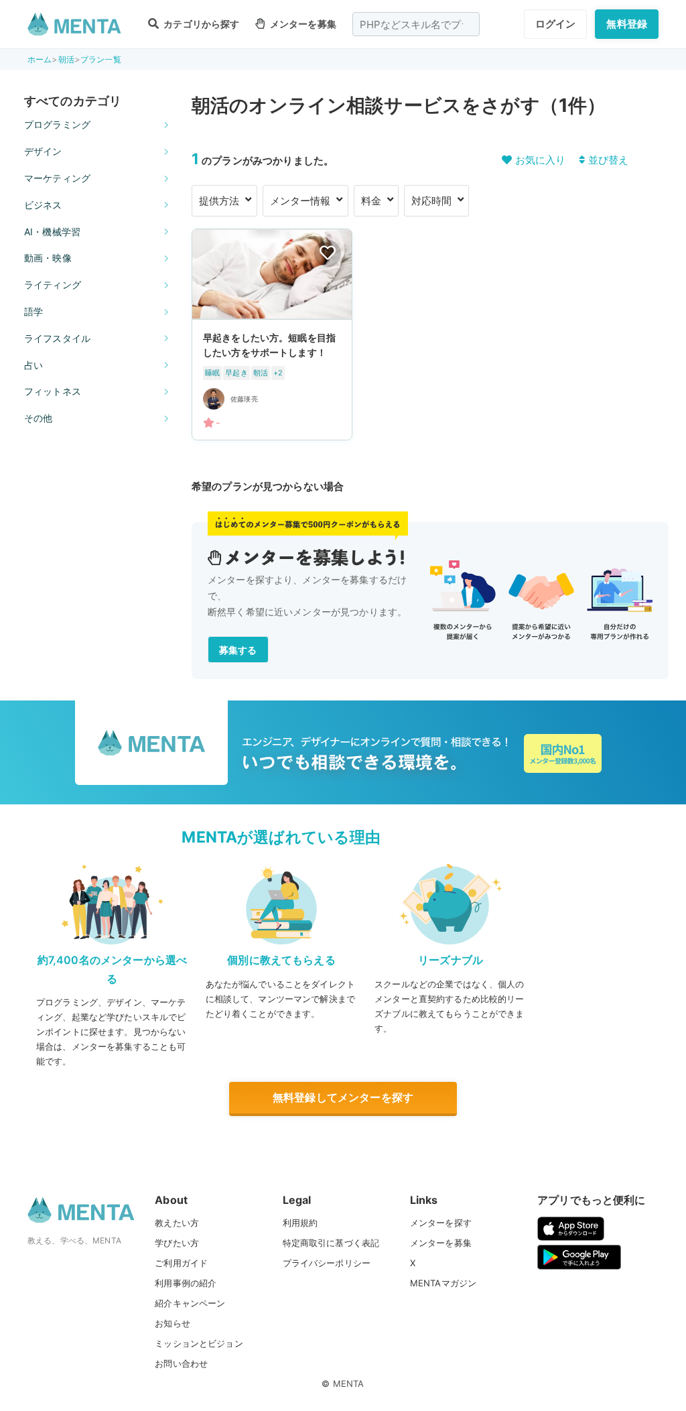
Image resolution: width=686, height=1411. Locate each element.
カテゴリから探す (200, 23)
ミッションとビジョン (199, 1343)
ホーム (39, 59)
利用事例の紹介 (185, 1283)
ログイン (555, 23)
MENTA (348, 1383)
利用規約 (300, 1222)
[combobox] (416, 24)
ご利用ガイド (181, 1262)
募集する (238, 650)
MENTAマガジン (443, 1283)
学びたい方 (177, 1242)
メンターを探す (441, 1222)
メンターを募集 (302, 23)
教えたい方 (177, 1222)
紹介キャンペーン (190, 1303)
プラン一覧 (100, 59)
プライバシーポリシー (327, 1262)
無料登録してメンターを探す (343, 1097)
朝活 (66, 59)
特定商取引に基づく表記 (331, 1242)
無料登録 (626, 23)
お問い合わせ (181, 1363)
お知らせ (172, 1323)
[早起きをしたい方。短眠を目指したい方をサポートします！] (272, 334)
